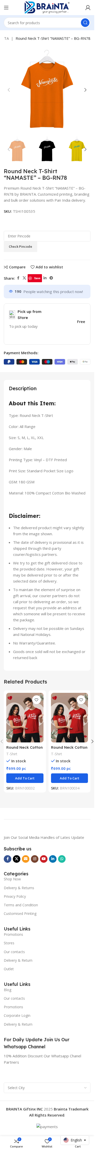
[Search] (85, 22)
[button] (9, 90)
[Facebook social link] (18, 278)
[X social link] (24, 278)
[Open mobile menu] (6, 8)
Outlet (9, 968)
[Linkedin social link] (45, 278)
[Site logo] (47, 7)
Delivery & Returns (19, 887)
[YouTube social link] (43, 859)
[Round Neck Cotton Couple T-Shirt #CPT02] (24, 717)
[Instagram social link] (34, 859)
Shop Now (12, 879)
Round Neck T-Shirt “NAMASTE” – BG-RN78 (53, 38)
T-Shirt (11, 753)
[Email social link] (25, 859)
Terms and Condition (21, 905)
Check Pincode (20, 246)
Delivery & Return (18, 960)
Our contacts (14, 951)
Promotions (13, 934)
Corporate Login (17, 1015)
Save (37, 278)
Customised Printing (20, 913)
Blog (7, 989)
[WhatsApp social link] (62, 859)
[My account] (88, 8)
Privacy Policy (15, 896)
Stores (9, 943)
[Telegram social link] (51, 278)
